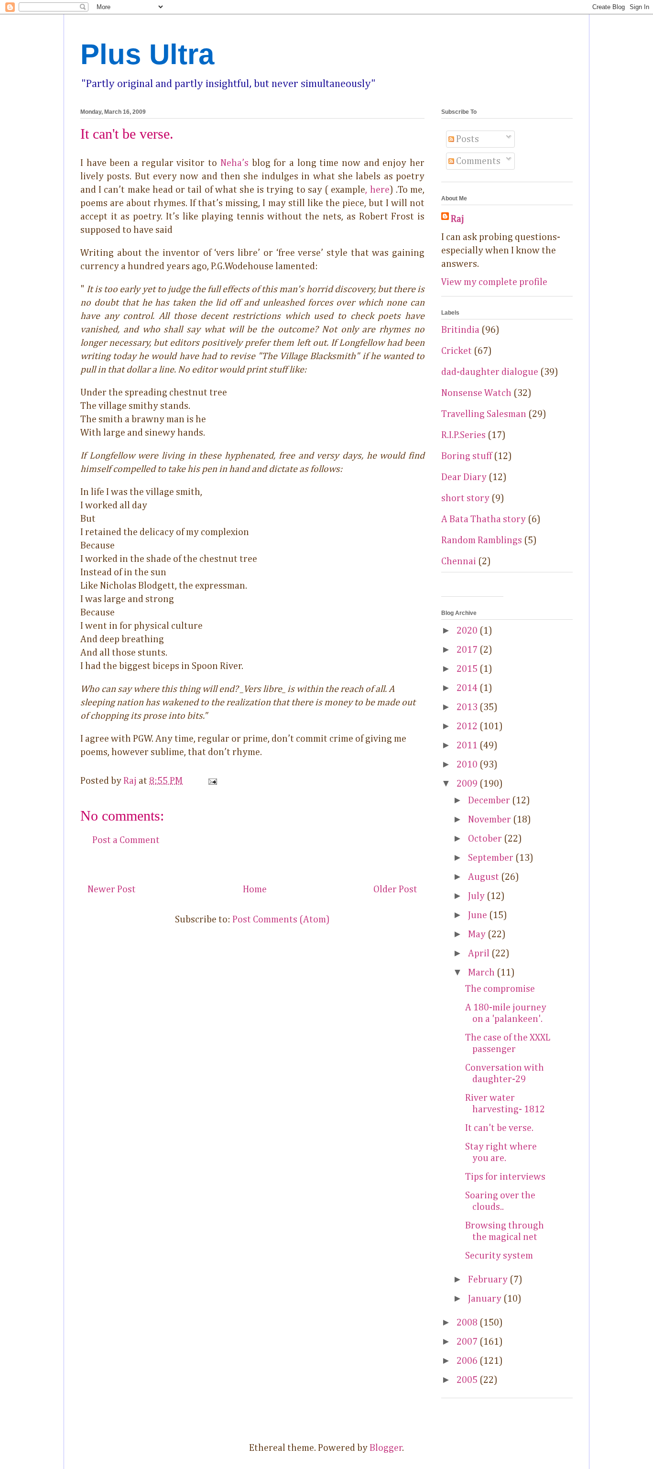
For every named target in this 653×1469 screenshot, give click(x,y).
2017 (468, 650)
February (489, 1279)
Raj (457, 219)
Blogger (386, 1448)
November (490, 819)
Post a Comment (126, 840)
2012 (468, 726)
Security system (499, 1256)
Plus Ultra (147, 54)
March (482, 972)
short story (465, 498)
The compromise (500, 989)
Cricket (456, 351)
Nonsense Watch (476, 393)
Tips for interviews (505, 1177)
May (478, 934)
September (491, 858)
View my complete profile (494, 282)
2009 (468, 784)
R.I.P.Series (463, 435)
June (478, 915)
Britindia (460, 330)
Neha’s (234, 163)
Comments (477, 161)
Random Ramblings (481, 540)
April (479, 953)
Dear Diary (464, 477)
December (490, 800)
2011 (468, 745)
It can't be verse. (499, 1128)
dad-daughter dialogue (489, 372)
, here (377, 190)
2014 (468, 688)
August (484, 877)
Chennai (458, 561)
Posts (466, 139)
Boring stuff (466, 456)
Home (255, 889)
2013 (468, 707)
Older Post (395, 889)
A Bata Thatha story (483, 519)
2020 (468, 631)
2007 (468, 1342)
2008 (468, 1322)
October (486, 839)
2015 (468, 669)
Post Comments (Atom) (281, 919)
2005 (468, 1380)
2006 (468, 1361)
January (485, 1299)
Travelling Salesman (483, 414)
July (477, 896)
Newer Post (111, 889)
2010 (468, 764)
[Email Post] (211, 781)
